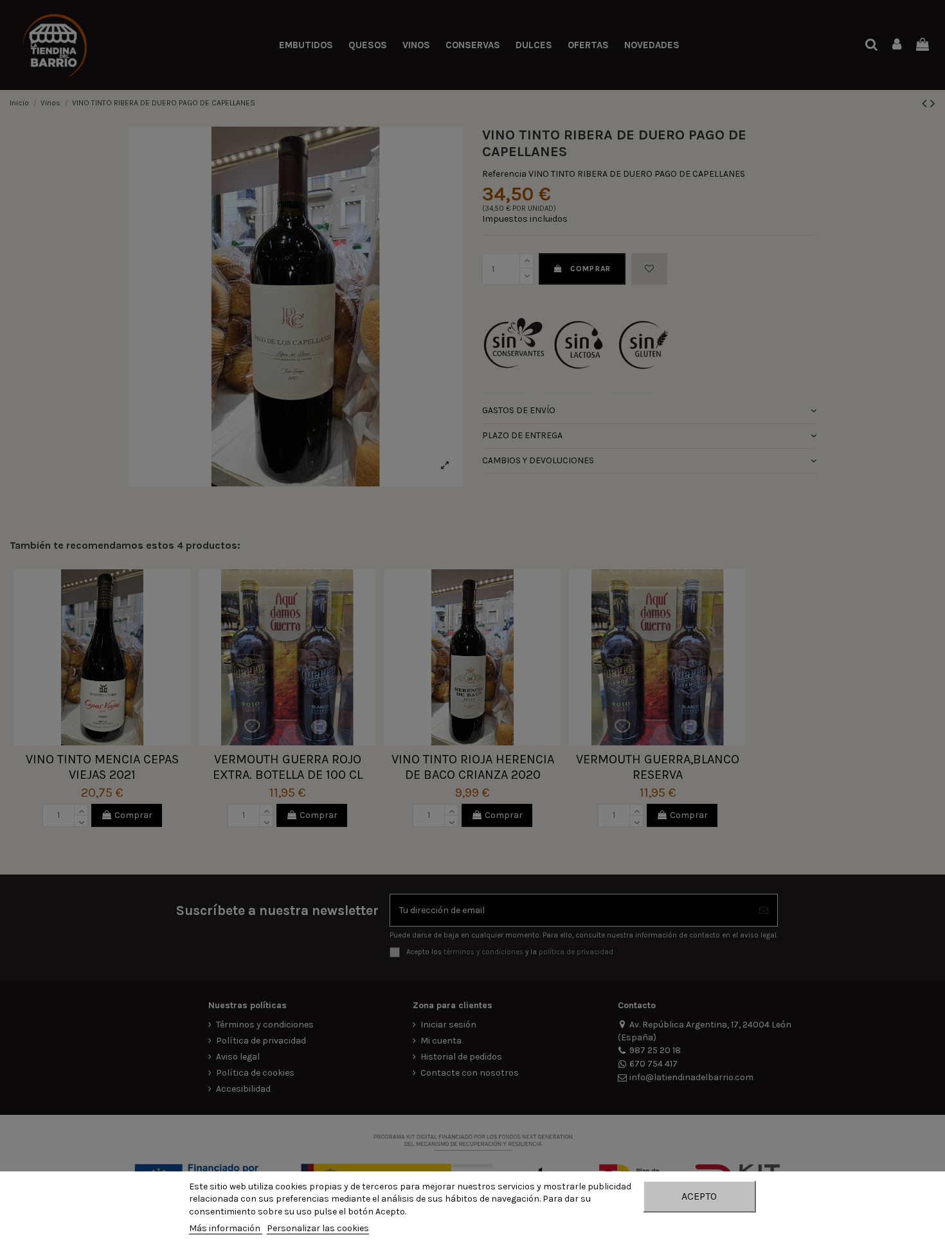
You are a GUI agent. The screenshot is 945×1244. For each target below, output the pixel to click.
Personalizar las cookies (318, 1228)
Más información (225, 1228)
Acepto (699, 1196)
